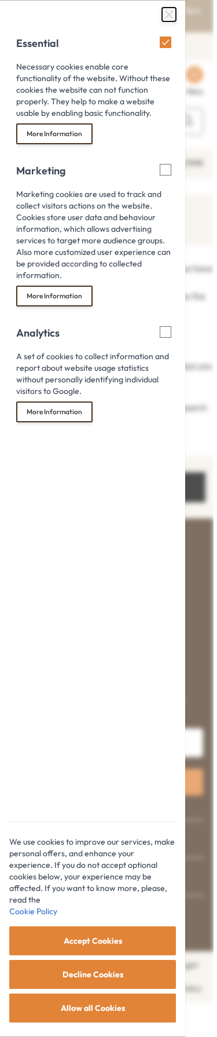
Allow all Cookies (93, 1008)
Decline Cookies (92, 974)
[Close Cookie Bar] (169, 14)
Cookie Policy (33, 911)
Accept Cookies (93, 941)
